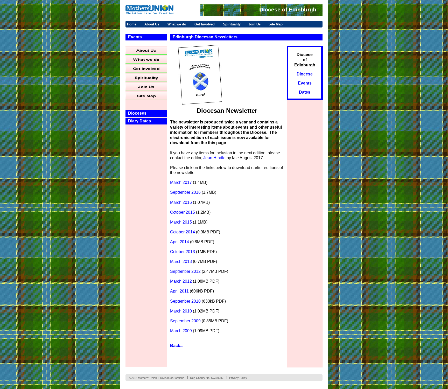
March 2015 (181, 222)
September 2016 (185, 192)
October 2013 (183, 251)
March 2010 (181, 311)
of (305, 60)
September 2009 (185, 321)
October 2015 (182, 212)
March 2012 (181, 281)
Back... (176, 345)
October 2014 (182, 232)
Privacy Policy (238, 377)
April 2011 (179, 291)
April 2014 (179, 242)
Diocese (305, 54)
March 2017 (181, 182)
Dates (304, 92)
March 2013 (181, 261)
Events (135, 37)
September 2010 (185, 301)
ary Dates (141, 121)
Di (130, 121)
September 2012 (185, 271)
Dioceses (137, 113)
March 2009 (181, 331)
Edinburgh (304, 65)
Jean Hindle (214, 158)
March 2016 (181, 202)
